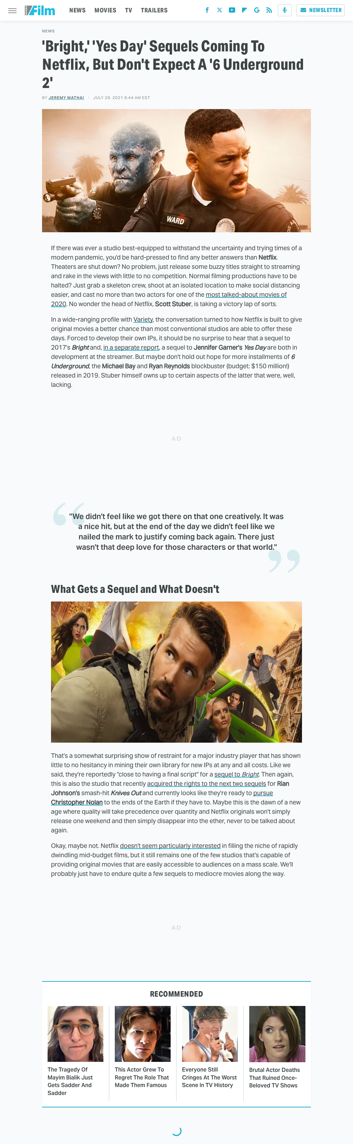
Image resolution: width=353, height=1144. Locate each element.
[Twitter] (219, 11)
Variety (143, 319)
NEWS (77, 10)
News (48, 31)
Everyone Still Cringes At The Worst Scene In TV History (209, 1077)
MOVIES (105, 10)
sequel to (236, 774)
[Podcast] (285, 10)
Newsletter (325, 10)
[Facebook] (207, 11)
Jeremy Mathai (66, 97)
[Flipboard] (244, 11)
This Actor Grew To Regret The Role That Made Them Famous (142, 1077)
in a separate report (131, 347)
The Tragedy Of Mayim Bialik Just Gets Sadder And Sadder (70, 1081)
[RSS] (269, 11)
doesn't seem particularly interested (170, 846)
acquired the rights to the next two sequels (206, 784)
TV (128, 10)
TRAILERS (154, 10)
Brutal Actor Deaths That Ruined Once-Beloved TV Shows (274, 1077)
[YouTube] (232, 11)
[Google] (257, 11)
